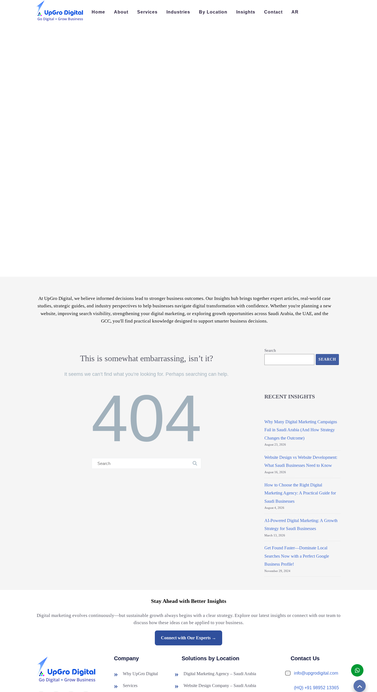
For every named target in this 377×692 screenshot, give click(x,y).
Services (147, 12)
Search (270, 350)
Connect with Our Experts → (188, 637)
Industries (178, 12)
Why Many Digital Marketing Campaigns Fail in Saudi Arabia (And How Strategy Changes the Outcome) (300, 429)
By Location (213, 12)
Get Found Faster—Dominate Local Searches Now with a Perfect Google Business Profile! (296, 555)
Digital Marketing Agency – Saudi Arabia (220, 673)
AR (295, 12)
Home (98, 12)
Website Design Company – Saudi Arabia (220, 685)
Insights (245, 12)
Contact (273, 12)
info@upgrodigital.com (316, 673)
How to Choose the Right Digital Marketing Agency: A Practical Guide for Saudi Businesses (300, 493)
